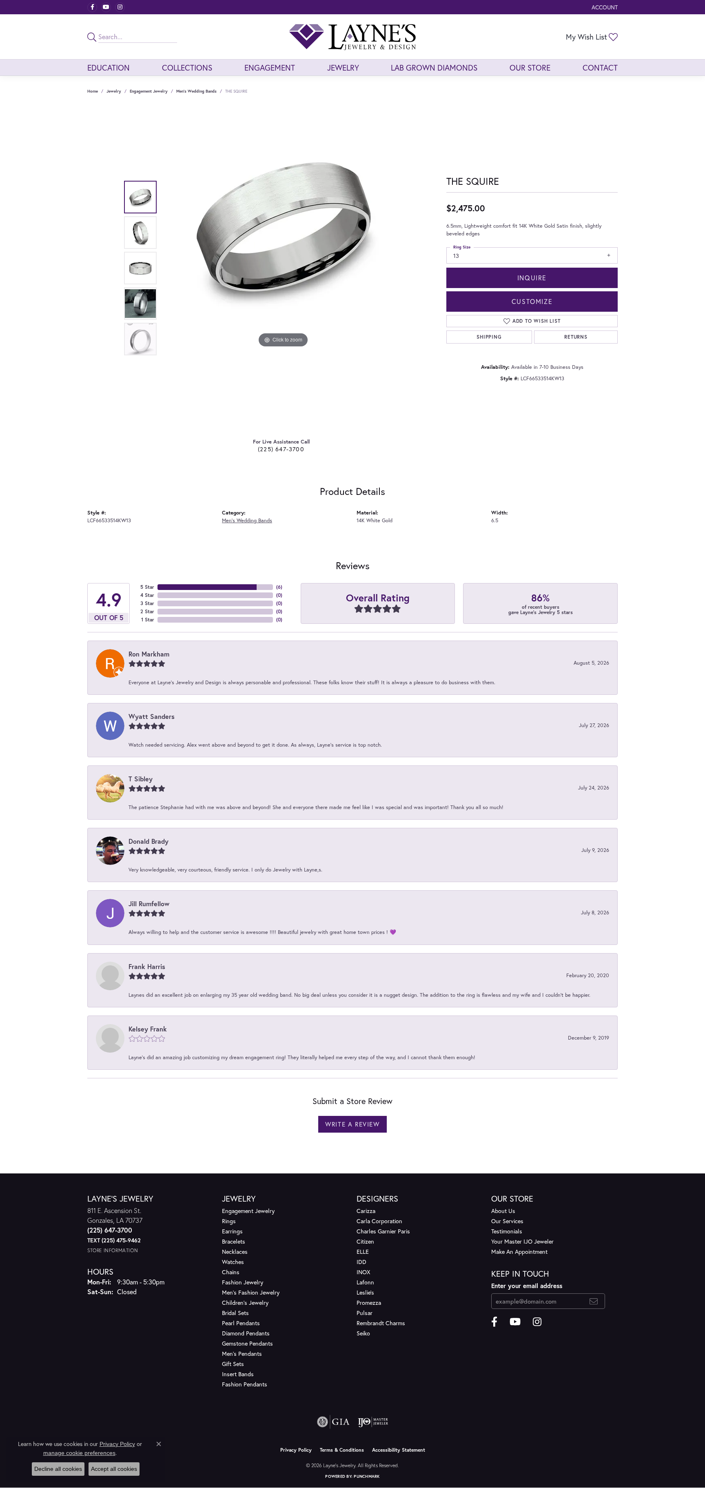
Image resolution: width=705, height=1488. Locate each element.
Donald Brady (148, 841)
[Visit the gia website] (333, 1422)
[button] (604, 7)
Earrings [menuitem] (232, 1231)
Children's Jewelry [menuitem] (245, 1302)
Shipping (489, 337)
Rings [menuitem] (229, 1221)
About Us (503, 1211)
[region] (283, 268)
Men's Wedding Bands (196, 91)
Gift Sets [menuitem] (233, 1364)
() (279, 587)
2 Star (147, 611)
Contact (600, 67)
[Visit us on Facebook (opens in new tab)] (92, 7)
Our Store (530, 67)
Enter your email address (526, 1286)
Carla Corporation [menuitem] (379, 1221)
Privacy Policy (296, 1450)
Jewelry (343, 67)
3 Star (147, 603)
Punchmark (366, 1476)
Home (92, 91)
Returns (576, 337)
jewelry (113, 91)
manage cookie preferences (79, 1453)
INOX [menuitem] (363, 1272)
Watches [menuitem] (233, 1262)
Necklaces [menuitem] (235, 1251)
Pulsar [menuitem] (364, 1313)
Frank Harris (147, 966)
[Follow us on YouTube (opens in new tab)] (106, 7)
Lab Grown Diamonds (434, 67)
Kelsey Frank (148, 1029)
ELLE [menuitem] (363, 1251)
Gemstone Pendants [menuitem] (247, 1343)
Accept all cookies (114, 1469)
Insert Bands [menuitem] (238, 1374)
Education (108, 67)
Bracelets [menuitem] (233, 1241)
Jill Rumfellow (149, 903)
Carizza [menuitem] (366, 1211)
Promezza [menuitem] (369, 1302)
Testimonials (506, 1231)
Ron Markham (149, 654)
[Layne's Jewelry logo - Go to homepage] (352, 36)
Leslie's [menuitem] (365, 1292)
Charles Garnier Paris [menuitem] (383, 1231)
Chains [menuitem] (230, 1272)
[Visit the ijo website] (373, 1422)
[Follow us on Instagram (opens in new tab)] (120, 7)
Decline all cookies (58, 1469)
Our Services (507, 1221)
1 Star (147, 619)
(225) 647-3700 (281, 449)
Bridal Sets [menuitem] (235, 1313)
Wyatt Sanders (152, 716)
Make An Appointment (519, 1251)
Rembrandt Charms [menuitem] (381, 1323)
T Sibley (141, 778)
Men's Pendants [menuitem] (242, 1353)
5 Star (147, 587)
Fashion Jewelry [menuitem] (242, 1282)
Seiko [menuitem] (363, 1333)
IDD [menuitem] (361, 1262)
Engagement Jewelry (149, 91)
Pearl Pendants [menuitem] (241, 1323)
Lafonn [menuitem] (365, 1282)
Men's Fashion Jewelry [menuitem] (250, 1292)
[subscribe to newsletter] (594, 1301)
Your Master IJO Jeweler (522, 1241)
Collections (187, 67)
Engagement (269, 67)
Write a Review (352, 1124)
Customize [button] (532, 301)
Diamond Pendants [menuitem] (246, 1333)
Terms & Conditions (342, 1450)
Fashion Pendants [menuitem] (244, 1384)
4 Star (147, 595)
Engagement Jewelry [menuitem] (248, 1211)
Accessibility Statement (398, 1450)
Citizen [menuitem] (365, 1241)
